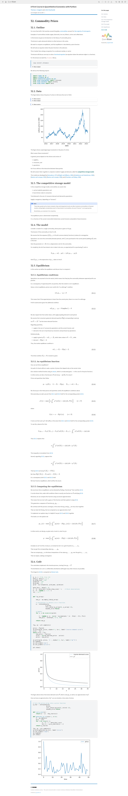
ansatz (54, 371)
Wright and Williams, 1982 (66, 175)
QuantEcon (38, 792)
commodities (63, 31)
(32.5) (51, 453)
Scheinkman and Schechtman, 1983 (84, 175)
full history (40, 16)
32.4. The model (105, 24)
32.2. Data (103, 17)
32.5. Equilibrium (105, 27)
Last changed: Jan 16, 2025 (38, 12)
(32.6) (67, 513)
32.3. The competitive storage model (106, 20)
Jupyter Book (110, 42)
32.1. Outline (104, 14)
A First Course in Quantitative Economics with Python (53, 6)
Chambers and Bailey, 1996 (73, 177)
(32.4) (81, 394)
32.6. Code (104, 30)
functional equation (59, 54)
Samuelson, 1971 (52, 175)
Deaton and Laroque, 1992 (38, 177)
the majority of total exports (82, 31)
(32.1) (53, 394)
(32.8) (40, 572)
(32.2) (58, 394)
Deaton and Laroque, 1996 (54, 177)
